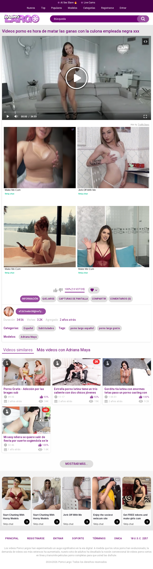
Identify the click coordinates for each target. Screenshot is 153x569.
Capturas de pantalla (73, 298)
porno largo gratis (109, 328)
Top (43, 8)
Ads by (139, 124)
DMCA (118, 538)
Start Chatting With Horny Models (14, 517)
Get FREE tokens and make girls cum (135, 517)
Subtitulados (46, 328)
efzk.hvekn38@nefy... (31, 311)
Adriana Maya (29, 336)
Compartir (99, 298)
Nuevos (31, 8)
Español (28, 328)
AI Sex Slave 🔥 (69, 2)
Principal (12, 538)
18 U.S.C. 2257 (139, 538)
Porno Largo (65, 562)
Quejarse (48, 298)
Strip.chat (9, 194)
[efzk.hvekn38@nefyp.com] (9, 311)
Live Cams (89, 2)
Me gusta (55, 290)
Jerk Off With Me (87, 190)
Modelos (72, 8)
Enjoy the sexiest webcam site (103, 517)
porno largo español (82, 328)
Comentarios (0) (120, 298)
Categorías (89, 8)
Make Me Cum (13, 190)
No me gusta (61, 290)
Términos (99, 538)
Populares (56, 8)
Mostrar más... (76, 463)
